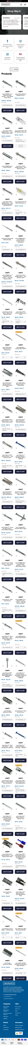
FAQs (16, 1015)
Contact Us (17, 1013)
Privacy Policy (12, 1043)
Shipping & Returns (19, 1029)
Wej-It (4, 1025)
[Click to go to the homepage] (6, 4)
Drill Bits (5, 1018)
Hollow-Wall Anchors (6, 1007)
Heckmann (5, 1029)
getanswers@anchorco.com (10, 994)
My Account (18, 1006)
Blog (16, 1010)
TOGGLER (6, 1027)
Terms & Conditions (20, 1043)
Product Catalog (19, 1025)
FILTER (15, 69)
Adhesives (5, 1016)
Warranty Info (18, 1027)
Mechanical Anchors (6, 1010)
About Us (17, 1008)
